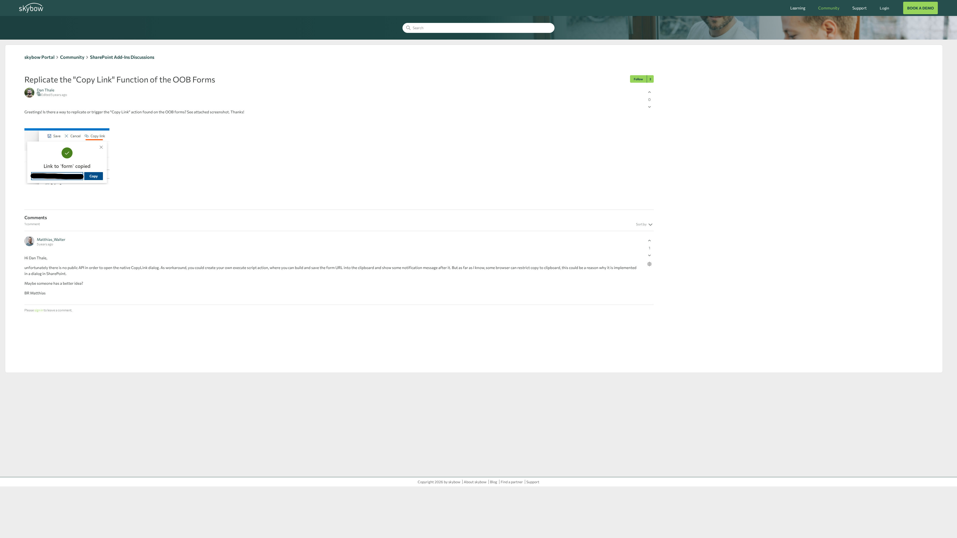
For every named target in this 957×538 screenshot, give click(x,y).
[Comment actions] (649, 264)
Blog (493, 482)
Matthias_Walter (51, 239)
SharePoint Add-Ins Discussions (122, 57)
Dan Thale (45, 90)
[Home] (31, 12)
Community (828, 7)
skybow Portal (39, 57)
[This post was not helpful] (649, 106)
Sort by (641, 224)
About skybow (475, 482)
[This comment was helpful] (649, 240)
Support (859, 7)
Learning (797, 7)
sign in (38, 310)
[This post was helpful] (649, 92)
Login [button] (884, 8)
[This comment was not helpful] (649, 255)
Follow (638, 79)
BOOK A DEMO (920, 8)
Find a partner (512, 482)
